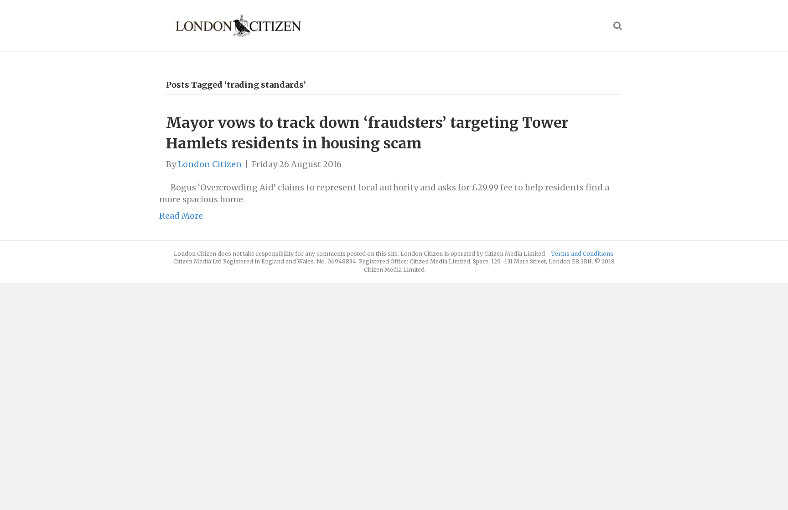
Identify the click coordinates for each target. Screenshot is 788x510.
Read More (181, 215)
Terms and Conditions (582, 253)
